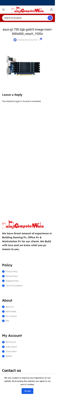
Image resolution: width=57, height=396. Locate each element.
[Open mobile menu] (3, 9)
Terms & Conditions (14, 286)
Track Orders (11, 351)
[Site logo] (27, 9)
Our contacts (11, 316)
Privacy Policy (11, 271)
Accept (27, 391)
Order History (11, 347)
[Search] (50, 18)
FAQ (7, 321)
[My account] (51, 9)
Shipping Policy (12, 281)
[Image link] (23, 224)
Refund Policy (12, 276)
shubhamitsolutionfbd (27, 40)
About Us (10, 307)
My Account (11, 342)
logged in (18, 101)
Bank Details (11, 311)
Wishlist (9, 356)
